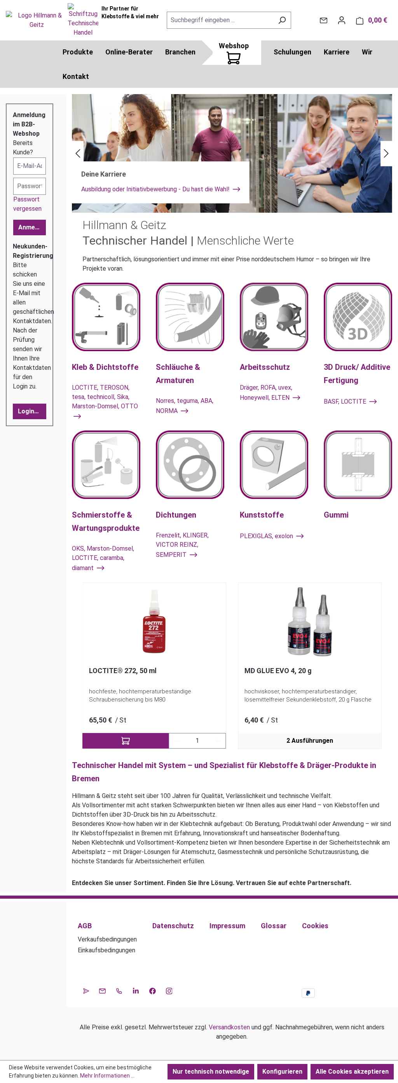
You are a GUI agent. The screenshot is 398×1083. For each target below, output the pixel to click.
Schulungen (292, 52)
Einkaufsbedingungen (106, 950)
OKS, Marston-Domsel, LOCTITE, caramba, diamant (103, 558)
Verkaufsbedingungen (107, 939)
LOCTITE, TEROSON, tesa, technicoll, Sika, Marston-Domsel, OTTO (105, 397)
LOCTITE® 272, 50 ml (123, 671)
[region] (232, 666)
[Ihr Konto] (341, 20)
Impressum (227, 926)
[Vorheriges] (78, 153)
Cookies (315, 926)
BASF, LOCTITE (346, 401)
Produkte (78, 52)
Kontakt (76, 76)
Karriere (336, 52)
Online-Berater (129, 52)
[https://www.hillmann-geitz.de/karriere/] (232, 153)
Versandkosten (229, 1027)
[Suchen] (282, 20)
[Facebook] (152, 990)
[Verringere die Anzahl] (177, 741)
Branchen (180, 52)
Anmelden (32, 227)
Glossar (273, 926)
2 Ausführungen (309, 740)
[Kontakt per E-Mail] (323, 20)
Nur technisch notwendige (211, 1071)
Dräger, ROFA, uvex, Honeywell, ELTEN (266, 392)
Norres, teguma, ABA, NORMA (184, 406)
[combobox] (220, 20)
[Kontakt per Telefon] (119, 990)
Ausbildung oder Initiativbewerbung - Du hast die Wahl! (156, 189)
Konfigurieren (282, 1071)
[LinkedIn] (135, 990)
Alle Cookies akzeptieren (352, 1071)
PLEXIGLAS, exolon (267, 536)
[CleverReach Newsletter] (86, 990)
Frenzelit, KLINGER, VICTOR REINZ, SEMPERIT (182, 545)
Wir (367, 52)
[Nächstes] (386, 153)
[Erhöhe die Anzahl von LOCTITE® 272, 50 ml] (217, 741)
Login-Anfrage (32, 411)
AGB (85, 926)
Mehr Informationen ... (107, 1076)
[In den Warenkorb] (126, 741)
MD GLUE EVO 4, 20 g (278, 671)
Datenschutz (173, 926)
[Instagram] (169, 990)
